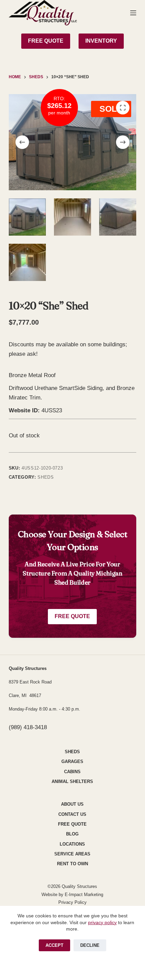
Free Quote (72, 616)
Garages (72, 761)
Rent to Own (72, 863)
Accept (54, 945)
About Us (72, 804)
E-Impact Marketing (84, 894)
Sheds (45, 477)
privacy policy (102, 922)
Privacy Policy (72, 902)
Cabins (72, 771)
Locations (72, 844)
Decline (89, 945)
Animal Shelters (72, 781)
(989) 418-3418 (28, 727)
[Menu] (133, 13)
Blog (72, 833)
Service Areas (72, 853)
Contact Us (72, 814)
